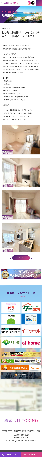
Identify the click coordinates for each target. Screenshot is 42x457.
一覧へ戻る (21, 258)
